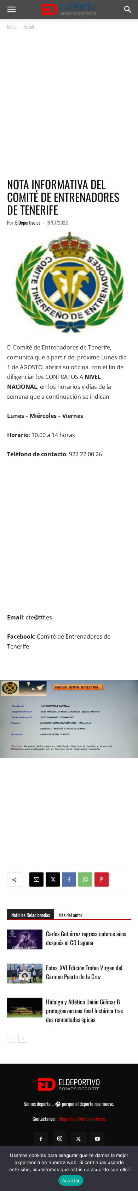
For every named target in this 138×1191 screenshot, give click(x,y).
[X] (53, 879)
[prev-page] (11, 1038)
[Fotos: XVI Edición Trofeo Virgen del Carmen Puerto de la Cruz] (24, 976)
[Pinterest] (101, 879)
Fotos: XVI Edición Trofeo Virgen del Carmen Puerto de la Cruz (84, 972)
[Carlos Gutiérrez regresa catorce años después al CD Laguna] (24, 942)
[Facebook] (69, 879)
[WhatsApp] (85, 879)
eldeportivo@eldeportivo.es (81, 1118)
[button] (11, 9)
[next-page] (22, 1038)
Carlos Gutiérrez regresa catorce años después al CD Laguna (86, 938)
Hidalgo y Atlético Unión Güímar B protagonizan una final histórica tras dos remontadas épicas (84, 1010)
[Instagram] (60, 1138)
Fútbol (28, 26)
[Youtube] (97, 1139)
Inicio (12, 26)
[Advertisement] (69, 104)
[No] (129, 1168)
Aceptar (71, 1180)
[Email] (36, 879)
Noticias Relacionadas (30, 915)
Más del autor (70, 915)
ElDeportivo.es (27, 222)
